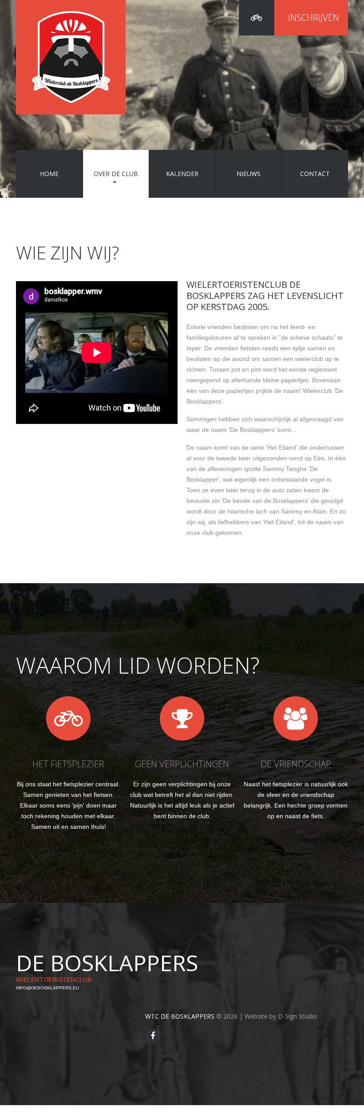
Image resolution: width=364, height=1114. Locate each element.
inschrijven (313, 18)
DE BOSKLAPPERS (107, 963)
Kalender (182, 173)
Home (49, 173)
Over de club (116, 173)
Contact (315, 173)
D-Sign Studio (297, 1016)
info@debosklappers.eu (47, 987)
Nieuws (249, 173)
